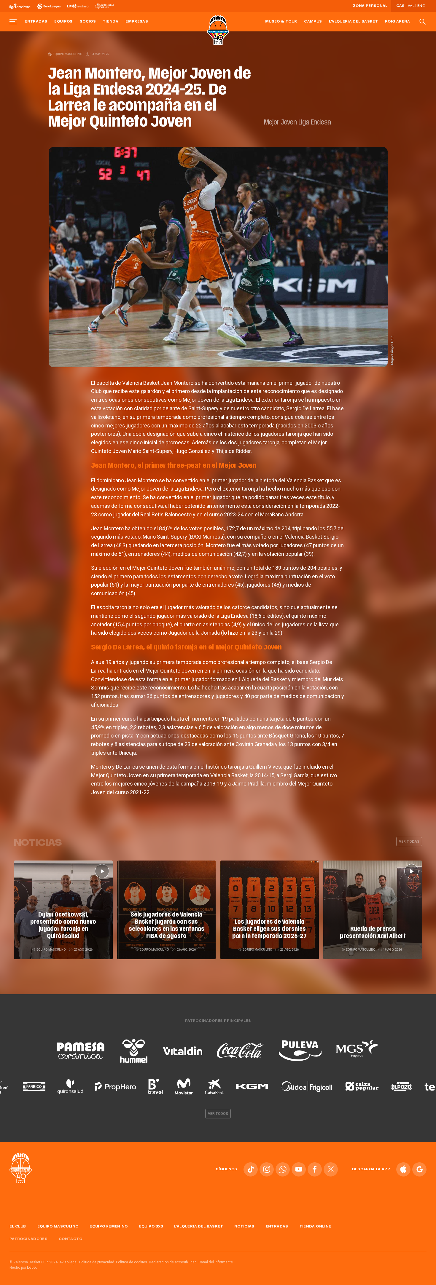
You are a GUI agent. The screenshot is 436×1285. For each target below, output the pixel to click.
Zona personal (370, 6)
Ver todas (409, 841)
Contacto (70, 1239)
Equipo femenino (109, 1226)
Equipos (63, 21)
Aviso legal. (68, 1262)
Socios (88, 21)
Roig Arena (397, 21)
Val (411, 6)
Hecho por (23, 1267)
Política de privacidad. (97, 1262)
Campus (313, 21)
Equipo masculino (67, 54)
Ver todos (218, 1114)
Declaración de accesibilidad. (173, 1262)
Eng (421, 6)
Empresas (136, 21)
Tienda (110, 21)
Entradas (36, 21)
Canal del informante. (216, 1262)
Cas (400, 6)
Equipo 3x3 (151, 1226)
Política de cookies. (132, 1262)
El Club (17, 1226)
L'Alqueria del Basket (353, 21)
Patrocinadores (28, 1239)
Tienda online (315, 1226)
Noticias (244, 1226)
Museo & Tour (281, 21)
